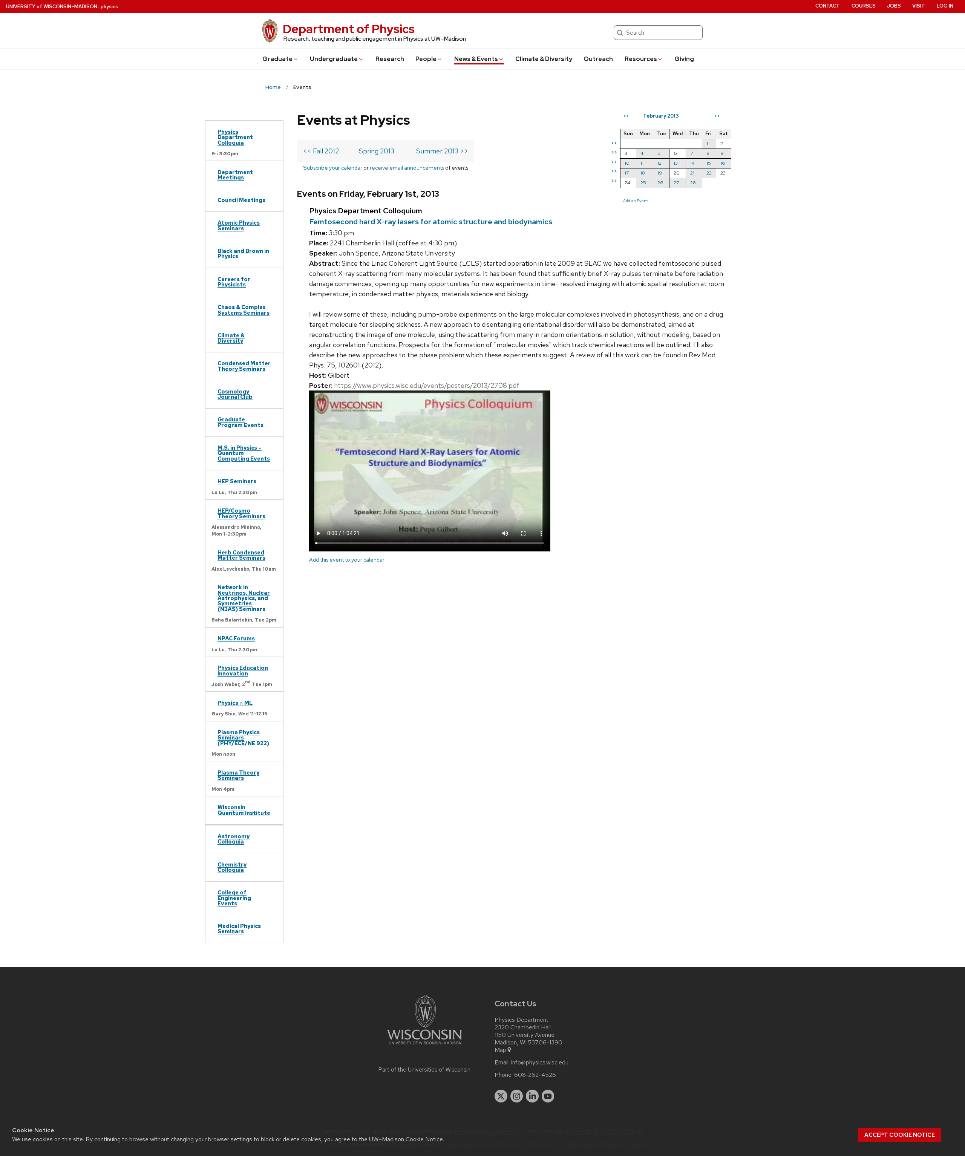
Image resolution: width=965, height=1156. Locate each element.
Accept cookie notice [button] (899, 1135)
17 (626, 173)
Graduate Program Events (240, 422)
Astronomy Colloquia (234, 839)
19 (659, 173)
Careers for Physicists (234, 282)
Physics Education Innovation (243, 670)
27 (676, 182)
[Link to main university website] (424, 1046)
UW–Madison (51, 6)
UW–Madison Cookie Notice (406, 1139)
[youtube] (548, 1096)
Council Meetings (241, 200)
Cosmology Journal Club (235, 394)
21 (692, 173)
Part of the (424, 1069)
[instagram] (516, 1096)
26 (660, 182)
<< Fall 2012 (321, 151)
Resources (641, 59)
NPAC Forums (236, 638)
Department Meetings (235, 174)
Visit (918, 6)
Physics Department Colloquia (235, 137)
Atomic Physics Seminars (239, 225)
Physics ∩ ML (235, 702)
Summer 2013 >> (442, 151)
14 (692, 163)
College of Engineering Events (234, 898)
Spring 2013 (376, 151)
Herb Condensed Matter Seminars (241, 555)
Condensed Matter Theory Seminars (244, 366)
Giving (684, 59)
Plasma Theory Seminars (238, 775)
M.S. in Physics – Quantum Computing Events (244, 453)
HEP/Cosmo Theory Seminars (241, 513)
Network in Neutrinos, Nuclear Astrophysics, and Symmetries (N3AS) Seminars (244, 597)
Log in (945, 6)
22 (709, 173)
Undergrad (334, 59)
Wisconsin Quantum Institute (244, 810)
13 (675, 163)
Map (500, 1050)
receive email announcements (407, 167)
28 (693, 182)
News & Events (476, 59)
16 (722, 163)
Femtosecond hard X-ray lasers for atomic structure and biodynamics (430, 222)
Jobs (894, 6)
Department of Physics (349, 29)
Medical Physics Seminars (239, 928)
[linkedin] (532, 1096)
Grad (277, 59)
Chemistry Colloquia (232, 867)
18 (642, 173)
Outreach (598, 59)
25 (643, 182)
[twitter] (501, 1096)
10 (627, 163)
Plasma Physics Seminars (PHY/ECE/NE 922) (243, 738)
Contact (827, 6)
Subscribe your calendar (332, 167)
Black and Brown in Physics (243, 253)
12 (659, 163)
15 (708, 163)
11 (642, 163)
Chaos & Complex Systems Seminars (244, 309)
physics (109, 6)
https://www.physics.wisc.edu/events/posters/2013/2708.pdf (426, 385)
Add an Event (635, 200)
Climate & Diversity (543, 59)
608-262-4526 (535, 1075)
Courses (864, 6)
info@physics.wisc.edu (539, 1062)
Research (389, 59)
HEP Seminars (237, 481)
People (426, 59)
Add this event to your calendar (346, 559)
